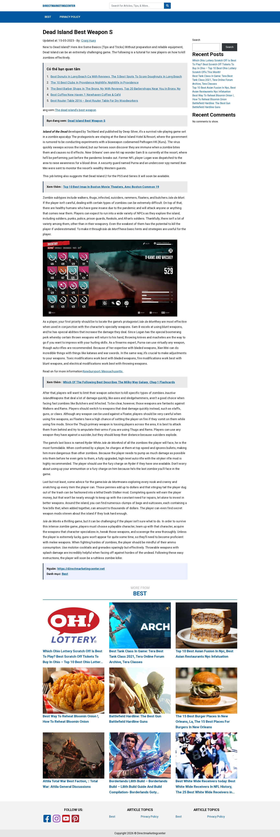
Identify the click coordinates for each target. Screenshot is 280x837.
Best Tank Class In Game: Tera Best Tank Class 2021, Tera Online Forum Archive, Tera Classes (212, 79)
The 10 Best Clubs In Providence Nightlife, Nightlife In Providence (95, 82)
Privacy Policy (70, 16)
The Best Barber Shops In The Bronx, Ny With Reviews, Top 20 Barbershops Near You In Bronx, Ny (116, 88)
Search (196, 39)
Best (48, 16)
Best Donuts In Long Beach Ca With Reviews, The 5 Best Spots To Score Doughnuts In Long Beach (116, 76)
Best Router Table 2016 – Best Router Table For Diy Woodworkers (94, 100)
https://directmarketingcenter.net (81, 568)
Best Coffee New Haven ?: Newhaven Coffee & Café (86, 94)
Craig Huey (88, 40)
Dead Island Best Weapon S (86, 120)
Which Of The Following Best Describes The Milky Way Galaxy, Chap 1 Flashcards (119, 382)
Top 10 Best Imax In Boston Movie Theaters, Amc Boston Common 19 (111, 186)
